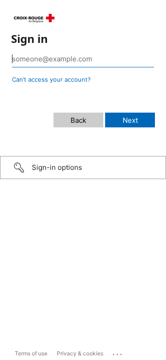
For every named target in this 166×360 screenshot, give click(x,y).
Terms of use (31, 353)
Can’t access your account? (51, 79)
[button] (83, 167)
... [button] (118, 352)
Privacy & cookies (80, 353)
